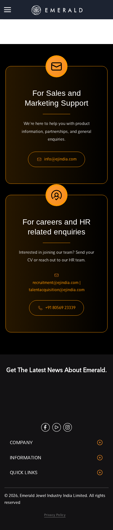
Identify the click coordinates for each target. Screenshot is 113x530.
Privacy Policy (55, 515)
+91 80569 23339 (60, 307)
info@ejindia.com (60, 159)
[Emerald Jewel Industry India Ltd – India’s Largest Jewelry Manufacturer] (56, 9)
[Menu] (7, 9)
